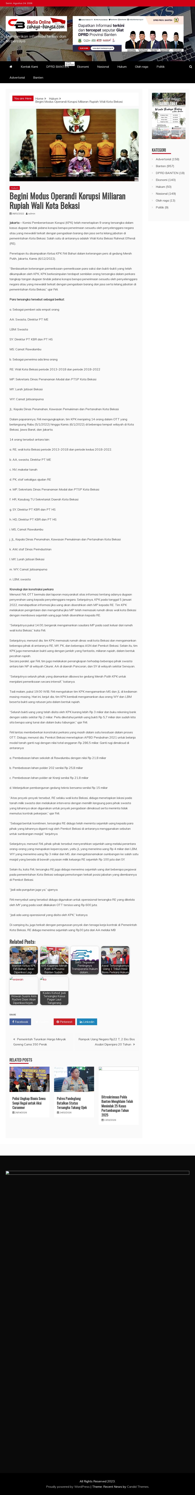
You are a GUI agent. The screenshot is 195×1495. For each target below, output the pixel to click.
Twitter (43, 1022)
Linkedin (88, 1022)
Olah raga (141, 66)
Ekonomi (83, 66)
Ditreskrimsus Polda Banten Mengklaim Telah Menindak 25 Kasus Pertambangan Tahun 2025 (117, 1105)
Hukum (122, 66)
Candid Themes (138, 1486)
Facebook (21, 1022)
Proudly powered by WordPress (68, 1486)
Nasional (103, 66)
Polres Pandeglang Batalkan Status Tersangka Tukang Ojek (72, 1103)
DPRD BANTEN (59, 65)
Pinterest (65, 1022)
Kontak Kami (29, 66)
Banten (38, 77)
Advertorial (17, 77)
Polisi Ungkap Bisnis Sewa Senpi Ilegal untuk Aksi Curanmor (29, 1103)
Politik (161, 66)
